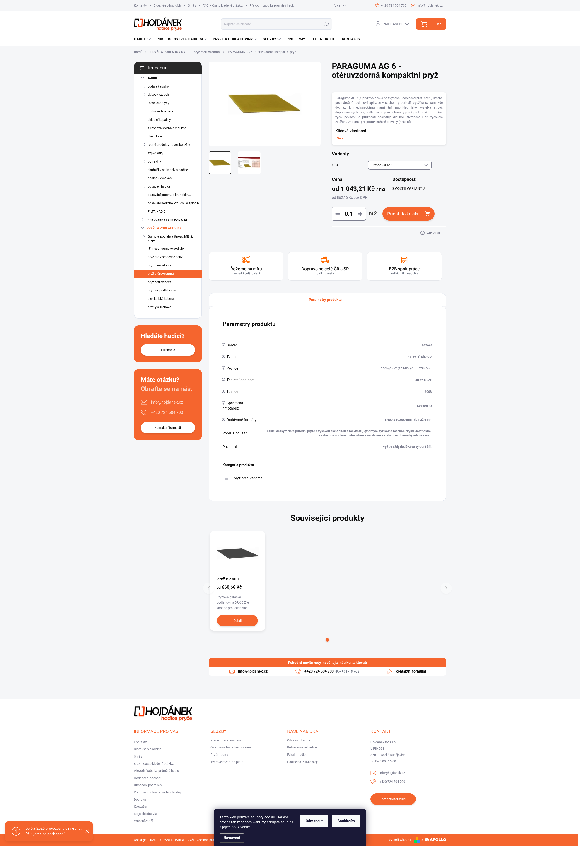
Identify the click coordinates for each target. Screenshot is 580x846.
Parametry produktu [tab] (325, 299)
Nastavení (232, 838)
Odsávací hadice (298, 740)
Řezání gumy (219, 754)
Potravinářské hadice (302, 747)
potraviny (154, 161)
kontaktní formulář (411, 671)
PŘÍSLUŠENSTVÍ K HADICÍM (167, 220)
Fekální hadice (297, 754)
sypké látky (155, 153)
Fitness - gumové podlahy (167, 248)
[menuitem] (143, 39)
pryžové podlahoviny (162, 290)
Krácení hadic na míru (225, 740)
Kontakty (140, 5)
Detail (238, 620)
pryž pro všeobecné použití (166, 257)
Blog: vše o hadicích (167, 5)
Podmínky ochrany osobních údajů (158, 792)
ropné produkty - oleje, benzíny (169, 144)
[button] (327, 639)
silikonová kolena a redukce (167, 128)
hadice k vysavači (160, 178)
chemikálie (155, 136)
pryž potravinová (160, 282)
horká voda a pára (160, 111)
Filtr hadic (168, 350)
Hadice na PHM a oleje (302, 762)
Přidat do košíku (403, 214)
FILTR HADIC (157, 211)
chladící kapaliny (159, 120)
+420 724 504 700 (167, 412)
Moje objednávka (146, 814)
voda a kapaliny (159, 86)
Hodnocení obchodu (148, 778)
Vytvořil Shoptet (400, 839)
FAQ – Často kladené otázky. (223, 5)
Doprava (140, 799)
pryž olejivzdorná (160, 265)
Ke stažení (141, 806)
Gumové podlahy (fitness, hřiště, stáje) (170, 238)
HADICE (152, 78)
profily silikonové (159, 307)
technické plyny (158, 103)
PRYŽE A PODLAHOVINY (164, 228)
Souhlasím (346, 821)
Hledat (326, 24)
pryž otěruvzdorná (161, 273)
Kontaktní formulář (168, 427)
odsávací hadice (159, 186)
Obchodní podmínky (148, 785)
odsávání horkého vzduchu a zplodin (173, 203)
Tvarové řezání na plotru (227, 762)
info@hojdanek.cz (167, 402)
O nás (192, 5)
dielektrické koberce (161, 298)
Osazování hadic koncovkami (230, 747)
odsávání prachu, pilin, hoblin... (169, 195)
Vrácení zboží (143, 821)
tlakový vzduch (158, 94)
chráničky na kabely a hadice (168, 170)
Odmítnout (314, 821)
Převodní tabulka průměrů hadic (272, 5)
